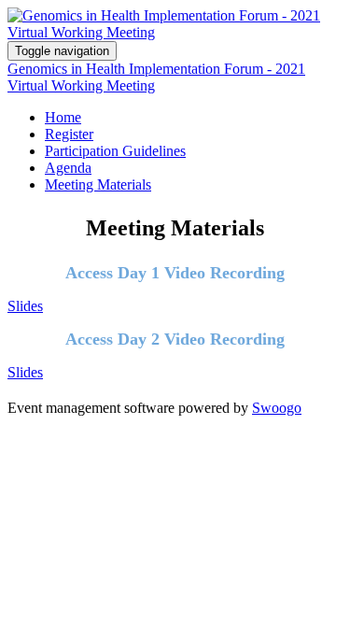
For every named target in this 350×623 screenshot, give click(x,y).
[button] (25, 306)
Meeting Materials (98, 184)
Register (69, 134)
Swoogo (276, 408)
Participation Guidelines (115, 151)
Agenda (68, 168)
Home (63, 117)
